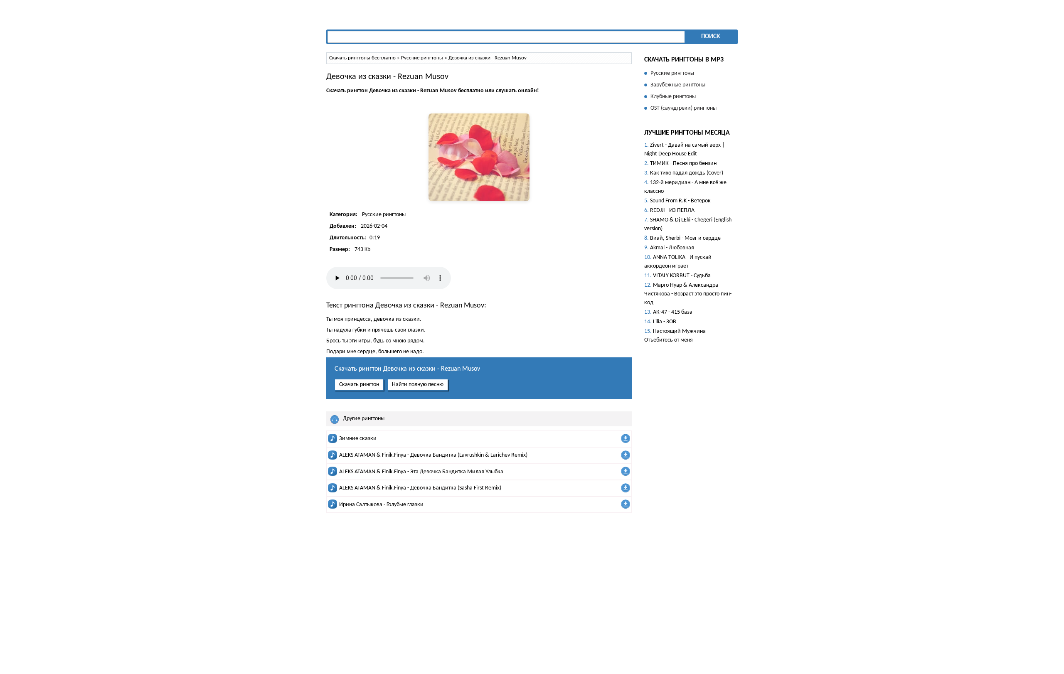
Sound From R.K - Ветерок (680, 201)
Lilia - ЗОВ (664, 322)
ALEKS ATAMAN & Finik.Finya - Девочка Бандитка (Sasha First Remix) (420, 488)
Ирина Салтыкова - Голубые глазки (381, 505)
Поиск (710, 37)
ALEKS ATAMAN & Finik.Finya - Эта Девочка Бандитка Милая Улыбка (421, 472)
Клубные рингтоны (673, 96)
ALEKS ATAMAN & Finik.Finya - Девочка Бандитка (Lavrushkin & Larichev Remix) (433, 455)
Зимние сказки (358, 438)
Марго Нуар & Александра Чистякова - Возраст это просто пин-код (688, 294)
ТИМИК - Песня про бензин (683, 163)
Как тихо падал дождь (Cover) (686, 173)
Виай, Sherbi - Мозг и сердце (685, 238)
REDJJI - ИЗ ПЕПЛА (672, 210)
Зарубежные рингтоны (677, 85)
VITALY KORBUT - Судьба (682, 276)
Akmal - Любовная (672, 248)
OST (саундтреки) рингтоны (683, 108)
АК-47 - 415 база (672, 312)
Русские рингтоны (384, 215)
